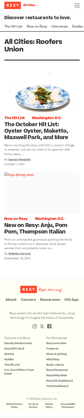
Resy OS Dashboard (59, 381)
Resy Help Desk (56, 375)
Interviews (59, 26)
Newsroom (50, 299)
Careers (28, 299)
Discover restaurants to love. (37, 18)
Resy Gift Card (14, 349)
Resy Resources (57, 370)
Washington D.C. (47, 118)
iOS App (71, 299)
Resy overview (56, 343)
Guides (77, 26)
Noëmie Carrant (19, 254)
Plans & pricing (56, 354)
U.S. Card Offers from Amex (19, 372)
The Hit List (13, 26)
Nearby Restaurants (18, 343)
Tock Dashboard (57, 386)
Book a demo (55, 365)
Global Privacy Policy (14, 405)
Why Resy (52, 359)
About (11, 299)
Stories (9, 354)
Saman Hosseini (19, 160)
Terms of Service (33, 405)
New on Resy (37, 26)
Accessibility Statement (68, 405)
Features (52, 349)
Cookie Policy (49, 405)
